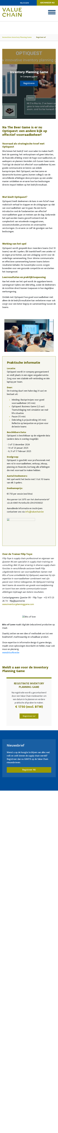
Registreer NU (29, 770)
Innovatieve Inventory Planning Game (17, 37)
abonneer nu (47, 3)
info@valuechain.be (34, 512)
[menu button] (52, 12)
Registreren (29, 83)
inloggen (24, 2)
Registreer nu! (29, 716)
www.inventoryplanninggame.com (18, 604)
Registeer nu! (41, 37)
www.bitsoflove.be (10, 653)
